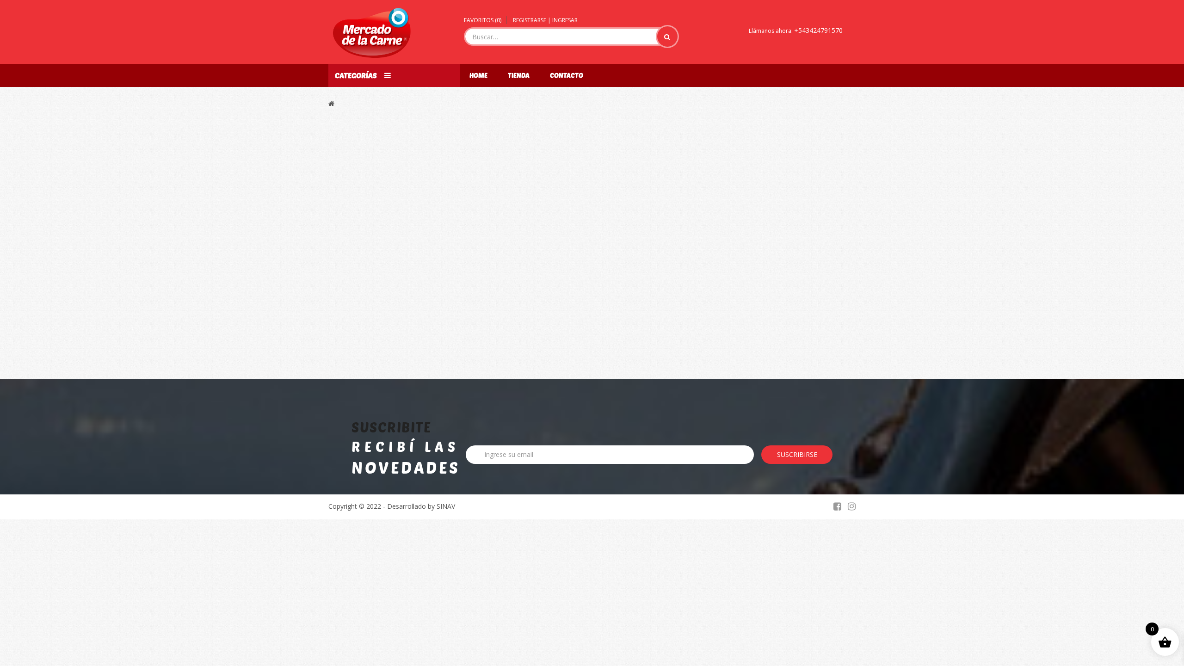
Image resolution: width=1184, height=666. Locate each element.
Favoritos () (482, 20)
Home (478, 75)
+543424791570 (818, 30)
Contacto (566, 75)
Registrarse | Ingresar (545, 20)
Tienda (519, 75)
